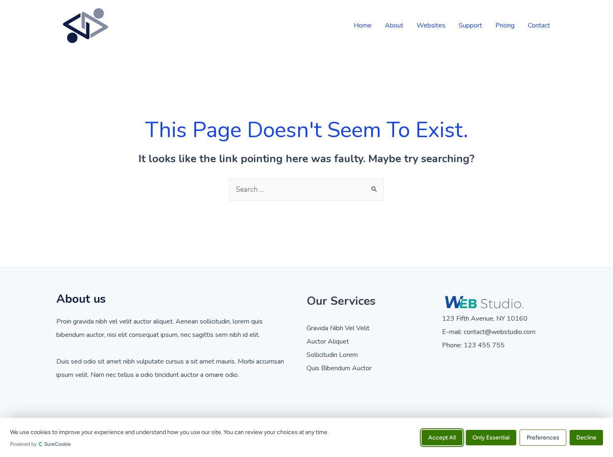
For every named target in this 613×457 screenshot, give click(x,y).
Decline (586, 437)
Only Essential (491, 437)
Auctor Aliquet (327, 341)
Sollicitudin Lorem (332, 354)
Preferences (543, 437)
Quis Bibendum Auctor (339, 368)
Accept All (442, 437)
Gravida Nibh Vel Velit (337, 328)
